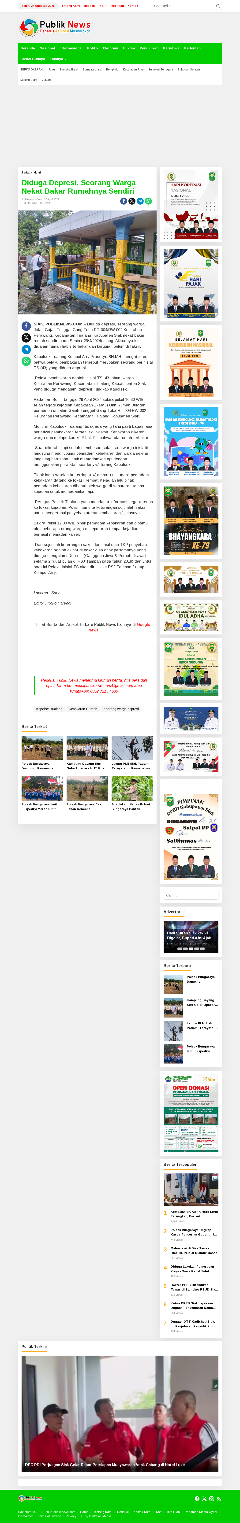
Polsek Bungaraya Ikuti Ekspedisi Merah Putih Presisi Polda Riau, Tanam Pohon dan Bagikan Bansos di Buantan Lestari (42, 807)
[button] (218, 6)
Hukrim (26, 202)
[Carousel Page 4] (196, 949)
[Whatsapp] (148, 201)
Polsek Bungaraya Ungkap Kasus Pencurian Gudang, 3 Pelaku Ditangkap (192, 1232)
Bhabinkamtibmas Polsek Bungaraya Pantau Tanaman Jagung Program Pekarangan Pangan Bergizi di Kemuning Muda (132, 807)
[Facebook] (197, 1499)
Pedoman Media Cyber (201, 1512)
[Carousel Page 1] (179, 949)
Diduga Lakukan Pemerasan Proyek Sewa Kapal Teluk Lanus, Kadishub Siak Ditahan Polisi (194, 1269)
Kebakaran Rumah (83, 709)
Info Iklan (173, 1512)
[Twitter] (204, 1499)
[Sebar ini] (123, 201)
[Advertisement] (120, 126)
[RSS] (219, 1499)
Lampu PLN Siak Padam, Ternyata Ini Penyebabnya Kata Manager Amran (132, 766)
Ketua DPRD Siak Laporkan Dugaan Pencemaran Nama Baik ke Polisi (192, 1306)
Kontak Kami (142, 1512)
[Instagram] (212, 1499)
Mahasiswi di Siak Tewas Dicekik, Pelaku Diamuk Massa (194, 1250)
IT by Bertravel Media (96, 1516)
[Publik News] (55, 27)
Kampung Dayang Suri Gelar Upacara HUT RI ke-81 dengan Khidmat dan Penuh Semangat (87, 766)
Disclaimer (25, 1516)
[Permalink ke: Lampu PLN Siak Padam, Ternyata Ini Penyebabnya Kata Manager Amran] (132, 747)
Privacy (71, 1516)
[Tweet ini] (131, 201)
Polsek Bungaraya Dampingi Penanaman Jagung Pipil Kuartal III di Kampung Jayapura (41, 766)
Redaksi (123, 1512)
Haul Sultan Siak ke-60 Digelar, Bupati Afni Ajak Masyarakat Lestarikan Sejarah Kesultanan (189, 936)
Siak (34, 202)
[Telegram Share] (140, 201)
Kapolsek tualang (49, 709)
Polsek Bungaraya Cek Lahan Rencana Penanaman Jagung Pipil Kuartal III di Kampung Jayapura (86, 807)
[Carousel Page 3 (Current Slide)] (191, 949)
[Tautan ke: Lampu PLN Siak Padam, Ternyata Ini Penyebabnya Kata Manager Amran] (173, 1031)
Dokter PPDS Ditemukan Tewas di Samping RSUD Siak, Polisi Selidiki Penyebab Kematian (194, 1287)
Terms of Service (49, 1516)
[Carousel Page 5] (202, 949)
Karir (159, 1512)
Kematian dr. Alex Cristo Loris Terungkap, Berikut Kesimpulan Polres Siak (194, 1214)
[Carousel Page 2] (185, 949)
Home (84, 1512)
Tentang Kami (102, 1512)
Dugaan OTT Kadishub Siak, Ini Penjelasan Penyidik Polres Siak (194, 1324)
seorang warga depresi (121, 709)
